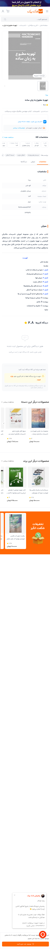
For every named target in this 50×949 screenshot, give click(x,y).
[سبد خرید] (7, 11)
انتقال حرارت (21, 155)
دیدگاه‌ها (24, 162)
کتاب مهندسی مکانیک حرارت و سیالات (18, 111)
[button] (3, 423)
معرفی (33, 162)
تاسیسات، (36, 111)
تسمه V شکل (10, 155)
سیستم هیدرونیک (33, 155)
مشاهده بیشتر (8, 402)
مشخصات (42, 162)
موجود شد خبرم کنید (24, 944)
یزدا (46, 95)
